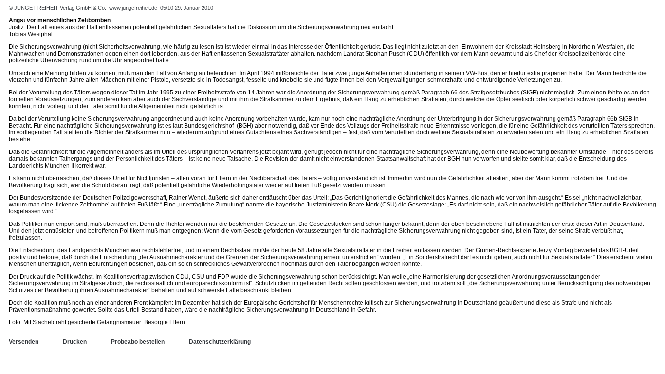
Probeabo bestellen (138, 341)
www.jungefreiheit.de (133, 8)
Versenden (23, 341)
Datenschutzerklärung (220, 341)
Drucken (75, 341)
